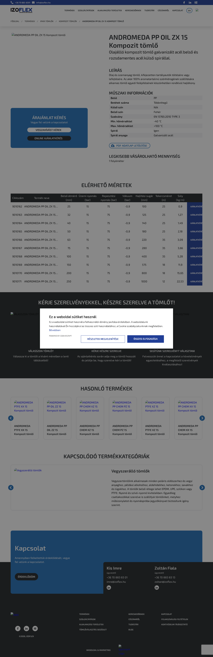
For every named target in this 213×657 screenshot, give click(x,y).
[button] (103, 338)
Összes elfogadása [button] (146, 338)
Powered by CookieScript (60, 336)
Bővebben (55, 329)
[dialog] (106, 328)
